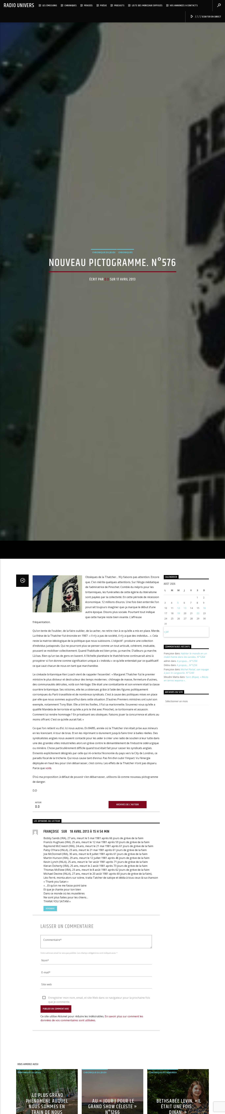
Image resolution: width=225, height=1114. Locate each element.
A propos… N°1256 (187, 725)
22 (198, 677)
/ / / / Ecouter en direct (207, 17)
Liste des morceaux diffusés (147, 5)
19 (178, 677)
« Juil (166, 695)
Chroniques (71, 5)
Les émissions (49, 5)
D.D (107, 309)
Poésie (103, 5)
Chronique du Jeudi (103, 281)
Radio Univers (19, 5)
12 (178, 672)
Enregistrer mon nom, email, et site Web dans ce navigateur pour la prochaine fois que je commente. (99, 1062)
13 (185, 672)
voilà (48, 832)
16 (204, 672)
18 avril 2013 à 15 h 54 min (90, 896)
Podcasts (119, 5)
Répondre (50, 972)
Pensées (88, 5)
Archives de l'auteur (127, 869)
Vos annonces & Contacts (184, 5)
